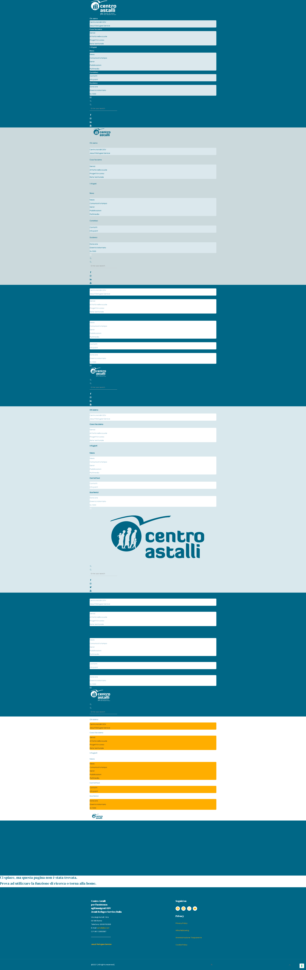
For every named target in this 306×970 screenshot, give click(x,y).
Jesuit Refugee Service (101, 944)
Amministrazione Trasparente (189, 938)
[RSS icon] (212, 965)
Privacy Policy (181, 923)
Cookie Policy (181, 945)
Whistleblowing (182, 930)
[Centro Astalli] (103, 15)
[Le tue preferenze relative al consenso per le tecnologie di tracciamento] (302, 966)
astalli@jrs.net (103, 928)
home (90, 883)
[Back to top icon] (289, 965)
